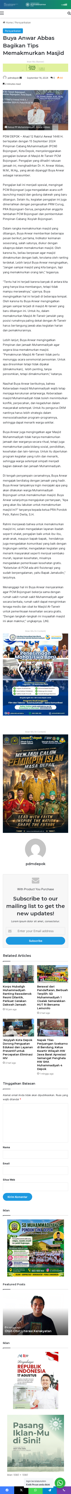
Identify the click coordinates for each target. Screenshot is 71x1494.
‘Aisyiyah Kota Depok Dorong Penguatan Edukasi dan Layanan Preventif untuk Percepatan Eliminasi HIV (18, 1049)
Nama (6, 1147)
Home (9, 22)
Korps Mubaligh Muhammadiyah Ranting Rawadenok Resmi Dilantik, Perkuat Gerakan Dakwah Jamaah (17, 995)
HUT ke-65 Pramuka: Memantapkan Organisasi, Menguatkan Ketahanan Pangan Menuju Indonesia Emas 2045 (34, 1327)
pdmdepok (13, 77)
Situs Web (9, 1179)
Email (6, 1163)
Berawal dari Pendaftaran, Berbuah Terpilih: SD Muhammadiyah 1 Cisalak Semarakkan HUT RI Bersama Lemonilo (52, 997)
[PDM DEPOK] (35, 4)
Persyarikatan (23, 22)
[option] (35, 1314)
